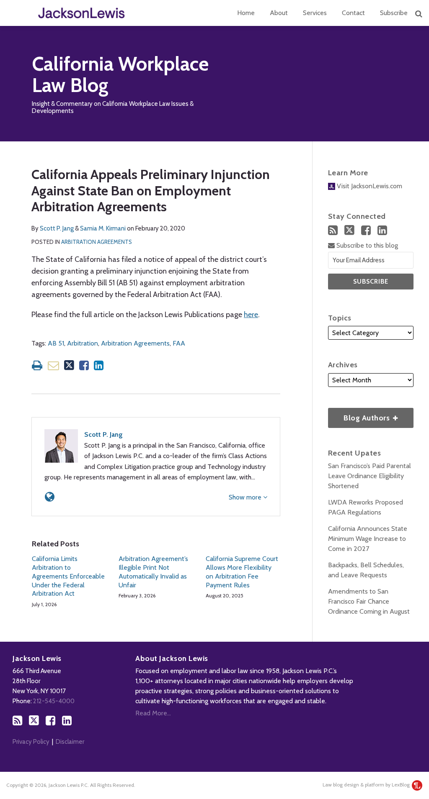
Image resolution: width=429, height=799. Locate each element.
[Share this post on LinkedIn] (98, 365)
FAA (179, 343)
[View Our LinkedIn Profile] (382, 230)
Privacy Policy (31, 741)
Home (246, 13)
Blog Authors (360, 415)
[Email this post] (53, 365)
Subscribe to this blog (366, 245)
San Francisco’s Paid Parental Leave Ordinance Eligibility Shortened (369, 476)
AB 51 (56, 343)
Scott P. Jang (57, 228)
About (279, 13)
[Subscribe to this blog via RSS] (333, 230)
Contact (353, 13)
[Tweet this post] (69, 365)
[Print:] (37, 365)
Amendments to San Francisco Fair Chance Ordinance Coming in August (369, 601)
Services (315, 13)
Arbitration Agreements (96, 241)
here (251, 314)
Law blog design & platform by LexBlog (367, 784)
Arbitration (82, 343)
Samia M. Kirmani (103, 228)
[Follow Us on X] (349, 230)
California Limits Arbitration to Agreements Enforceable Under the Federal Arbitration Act (68, 576)
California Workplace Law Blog (120, 74)
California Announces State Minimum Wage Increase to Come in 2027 (367, 539)
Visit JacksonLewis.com (368, 186)
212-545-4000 (54, 701)
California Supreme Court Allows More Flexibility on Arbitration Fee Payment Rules (242, 572)
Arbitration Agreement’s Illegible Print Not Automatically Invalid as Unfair (153, 572)
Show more (246, 497)
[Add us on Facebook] (366, 230)
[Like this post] (84, 365)
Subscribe (394, 13)
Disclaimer (70, 741)
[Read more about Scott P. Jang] (49, 496)
